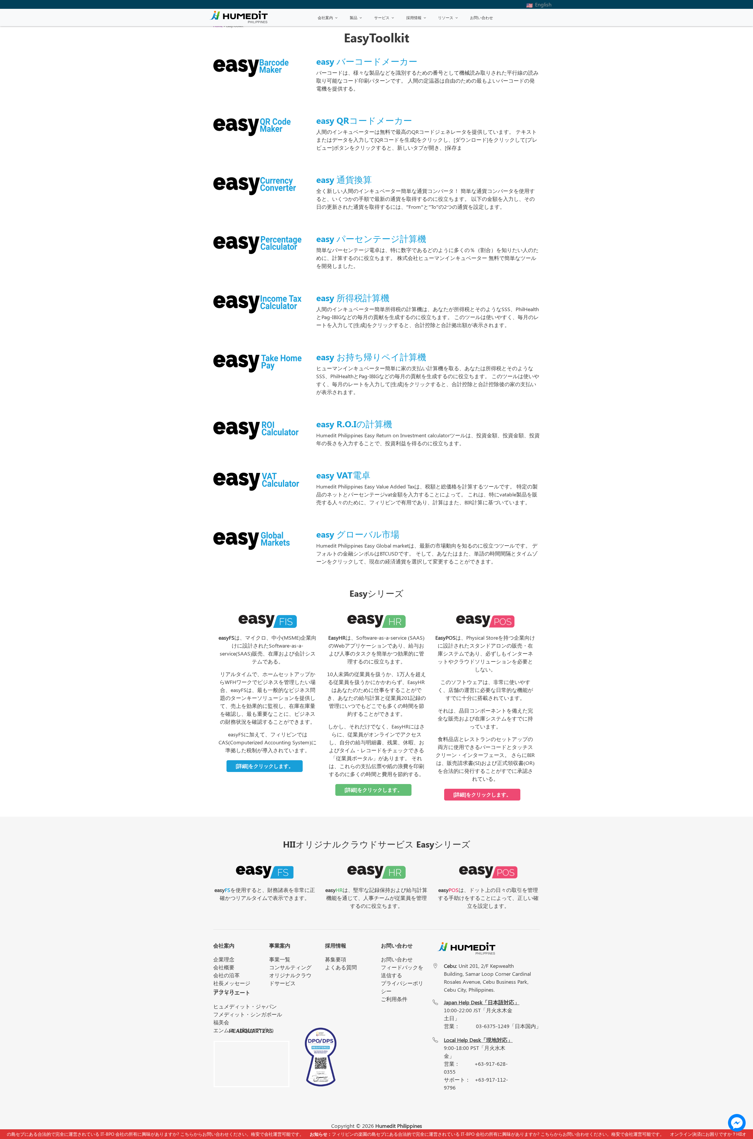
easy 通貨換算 (344, 179)
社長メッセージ (231, 983)
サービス (381, 17)
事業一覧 (279, 959)
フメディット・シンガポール (247, 1014)
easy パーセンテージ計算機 (371, 238)
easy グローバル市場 (357, 534)
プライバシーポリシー (402, 987)
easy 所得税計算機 (352, 297)
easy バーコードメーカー (366, 61)
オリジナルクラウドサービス (290, 979)
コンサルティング (290, 967)
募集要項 (335, 959)
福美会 (221, 1022)
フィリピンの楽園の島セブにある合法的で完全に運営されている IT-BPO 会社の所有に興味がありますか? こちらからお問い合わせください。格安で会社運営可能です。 (470, 1134)
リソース (445, 17)
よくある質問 (341, 967)
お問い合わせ (481, 17)
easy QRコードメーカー (364, 120)
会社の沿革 (226, 975)
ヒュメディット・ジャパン (245, 1006)
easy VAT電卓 (343, 475)
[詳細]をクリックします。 (265, 766)
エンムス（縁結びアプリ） (245, 1030)
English (543, 4)
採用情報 (414, 17)
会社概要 (223, 967)
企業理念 (223, 959)
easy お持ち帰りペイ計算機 (371, 357)
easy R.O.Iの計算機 (354, 424)
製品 (353, 17)
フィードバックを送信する (402, 971)
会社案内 (325, 17)
